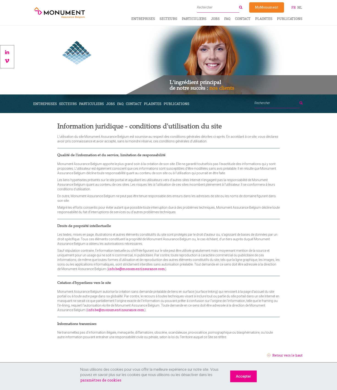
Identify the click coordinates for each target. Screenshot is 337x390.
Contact (243, 19)
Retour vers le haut (287, 355)
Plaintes (263, 19)
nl (299, 7)
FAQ (227, 19)
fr (293, 7)
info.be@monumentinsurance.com (136, 269)
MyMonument (266, 7)
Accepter (243, 376)
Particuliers (194, 19)
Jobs (215, 19)
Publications (289, 19)
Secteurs (168, 19)
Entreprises (143, 19)
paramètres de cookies (100, 380)
